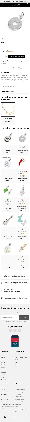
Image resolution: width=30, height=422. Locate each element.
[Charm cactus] (8, 190)
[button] (2, 22)
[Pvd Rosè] (12, 51)
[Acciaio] (7, 51)
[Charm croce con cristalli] (22, 248)
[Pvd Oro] (10, 51)
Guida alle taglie (19, 61)
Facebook (7, 64)
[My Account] (28, 5)
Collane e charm (8, 118)
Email (9, 64)
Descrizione (5, 72)
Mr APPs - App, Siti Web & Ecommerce (16, 417)
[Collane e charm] (8, 109)
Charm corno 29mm (22, 178)
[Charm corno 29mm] (22, 162)
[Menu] (1, 5)
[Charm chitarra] (8, 220)
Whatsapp (11, 64)
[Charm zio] (8, 138)
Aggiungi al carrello (17, 56)
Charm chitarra (8, 236)
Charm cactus (7, 208)
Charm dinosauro (22, 236)
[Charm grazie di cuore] (22, 138)
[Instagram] (15, 330)
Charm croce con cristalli (22, 265)
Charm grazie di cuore (22, 150)
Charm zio (7, 150)
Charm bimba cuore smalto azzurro (22, 207)
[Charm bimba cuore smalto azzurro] (22, 190)
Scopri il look (7, 121)
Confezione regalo (7, 91)
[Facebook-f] (10, 330)
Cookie (2, 409)
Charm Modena (8, 178)
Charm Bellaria (8, 266)
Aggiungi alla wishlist (7, 61)
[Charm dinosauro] (22, 220)
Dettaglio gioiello (7, 87)
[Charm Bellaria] (8, 248)
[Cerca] (3, 5)
